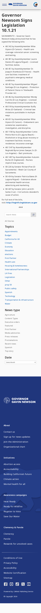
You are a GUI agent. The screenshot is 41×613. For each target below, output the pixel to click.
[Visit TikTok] (17, 584)
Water (7, 303)
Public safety (10, 288)
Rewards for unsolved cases (18, 543)
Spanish (8, 292)
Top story (9, 351)
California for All (12, 239)
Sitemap (8, 577)
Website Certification (15, 572)
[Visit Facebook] (6, 584)
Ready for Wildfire (13, 506)
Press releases (11, 336)
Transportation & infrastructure (19, 300)
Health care (10, 262)
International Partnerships (17, 269)
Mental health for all (14, 484)
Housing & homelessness (16, 265)
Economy (9, 246)
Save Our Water (12, 516)
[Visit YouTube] (29, 584)
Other (7, 281)
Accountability (11, 469)
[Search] (33, 214)
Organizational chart (14, 446)
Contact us (9, 431)
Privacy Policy (11, 563)
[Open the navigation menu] (4, 4)
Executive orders (12, 322)
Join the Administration (16, 441)
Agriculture (10, 315)
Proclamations (11, 340)
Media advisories (12, 333)
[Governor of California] (18, 5)
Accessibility (10, 568)
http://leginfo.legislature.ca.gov (21, 202)
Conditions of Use (13, 558)
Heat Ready (9, 501)
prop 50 (8, 284)
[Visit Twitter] (23, 584)
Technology (10, 296)
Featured (9, 325)
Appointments (11, 231)
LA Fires (8, 273)
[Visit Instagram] (11, 584)
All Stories (9, 221)
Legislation (10, 277)
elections (9, 254)
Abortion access (12, 464)
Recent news (10, 344)
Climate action (11, 479)
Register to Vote (12, 511)
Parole (7, 538)
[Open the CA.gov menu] (35, 4)
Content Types (11, 318)
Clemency (9, 533)
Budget (8, 235)
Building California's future (18, 474)
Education (9, 250)
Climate (8, 243)
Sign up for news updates (17, 436)
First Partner (10, 258)
